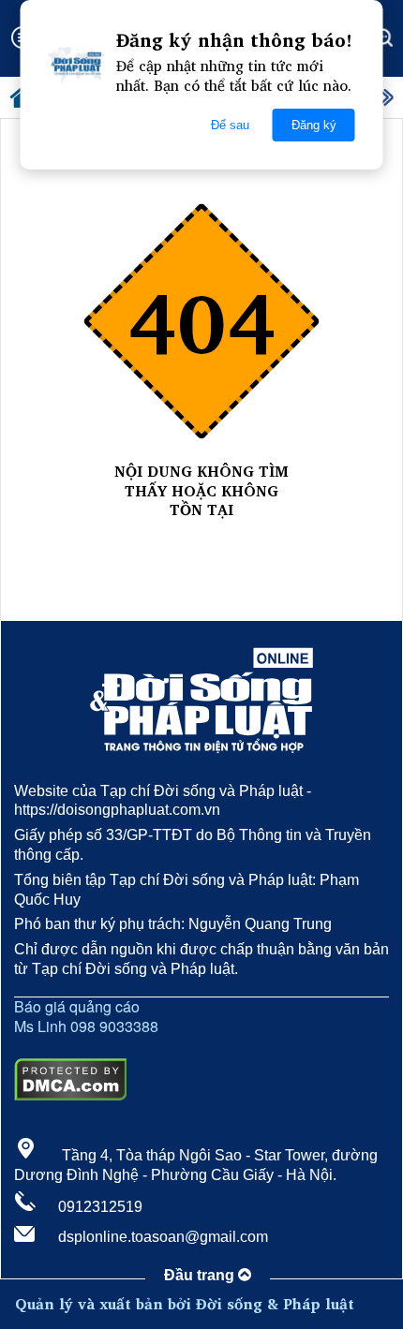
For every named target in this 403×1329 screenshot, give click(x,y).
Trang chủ (201, 529)
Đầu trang (201, 1275)
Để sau (230, 125)
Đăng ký (313, 125)
